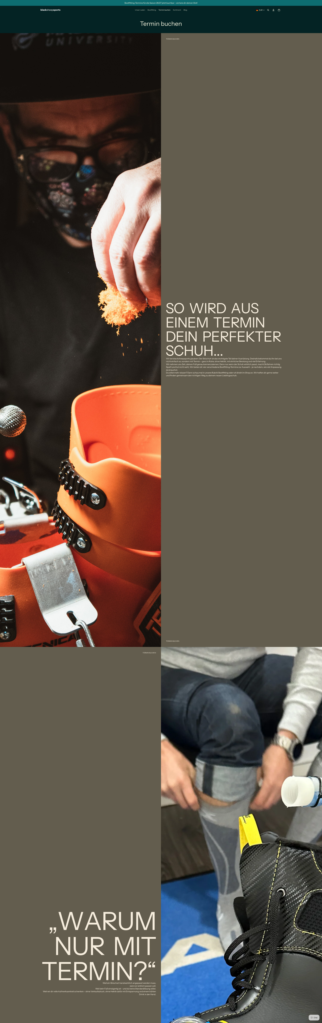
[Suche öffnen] (268, 10)
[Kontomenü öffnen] (273, 10)
